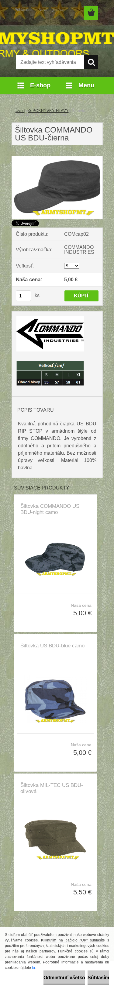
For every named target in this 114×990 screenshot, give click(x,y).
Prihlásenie (24, 10)
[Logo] (57, 35)
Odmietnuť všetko (64, 977)
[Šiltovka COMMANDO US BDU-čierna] (57, 158)
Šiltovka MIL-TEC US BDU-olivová (51, 788)
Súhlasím (98, 977)
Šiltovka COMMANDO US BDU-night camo (49, 509)
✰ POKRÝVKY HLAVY (48, 110)
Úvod (20, 110)
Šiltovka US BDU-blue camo (52, 646)
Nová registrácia (52, 10)
